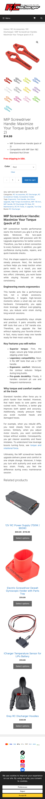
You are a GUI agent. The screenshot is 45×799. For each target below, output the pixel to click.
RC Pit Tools (19, 207)
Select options (22, 538)
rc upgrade (29, 207)
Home (6, 29)
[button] (37, 42)
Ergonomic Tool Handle (17, 199)
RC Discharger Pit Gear (22, 204)
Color (7, 166)
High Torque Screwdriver (20, 202)
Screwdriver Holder (26, 197)
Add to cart (30, 180)
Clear (13, 172)
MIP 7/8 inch (36, 202)
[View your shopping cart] (34, 18)
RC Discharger (31, 194)
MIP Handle (8, 204)
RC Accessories (17, 29)
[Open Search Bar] (41, 18)
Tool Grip (37, 207)
